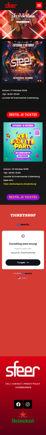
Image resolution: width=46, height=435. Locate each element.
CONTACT (17, 384)
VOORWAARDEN (23, 387)
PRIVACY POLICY (32, 384)
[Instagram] (27, 404)
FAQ (7, 384)
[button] (39, 5)
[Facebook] (18, 404)
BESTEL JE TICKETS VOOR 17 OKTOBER (23, 21)
